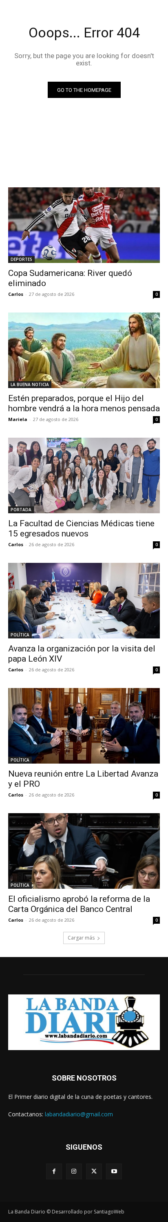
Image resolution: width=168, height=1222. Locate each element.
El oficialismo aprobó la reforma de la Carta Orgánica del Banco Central (79, 904)
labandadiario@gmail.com (79, 1114)
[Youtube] (114, 1171)
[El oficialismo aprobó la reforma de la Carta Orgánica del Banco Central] (84, 851)
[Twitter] (94, 1171)
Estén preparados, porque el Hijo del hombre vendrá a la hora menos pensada (84, 403)
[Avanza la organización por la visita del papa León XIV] (84, 600)
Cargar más (81, 937)
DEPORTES (21, 259)
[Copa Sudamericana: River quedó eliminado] (84, 225)
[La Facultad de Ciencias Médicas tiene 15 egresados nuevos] (84, 475)
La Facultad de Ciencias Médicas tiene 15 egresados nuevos (81, 528)
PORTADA (21, 509)
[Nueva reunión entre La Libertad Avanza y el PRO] (84, 726)
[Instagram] (74, 1171)
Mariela (17, 419)
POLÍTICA (20, 635)
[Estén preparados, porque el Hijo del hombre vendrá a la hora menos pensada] (84, 350)
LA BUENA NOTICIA (30, 384)
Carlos (15, 294)
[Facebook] (54, 1171)
